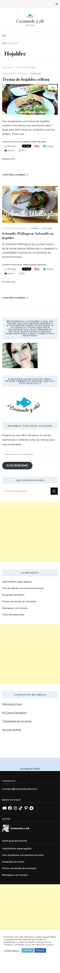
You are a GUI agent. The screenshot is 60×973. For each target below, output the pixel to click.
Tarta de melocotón (13, 614)
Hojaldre (36, 73)
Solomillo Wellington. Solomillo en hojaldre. (28, 235)
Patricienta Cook (12, 704)
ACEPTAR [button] (27, 950)
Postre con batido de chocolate (19, 601)
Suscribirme (17, 465)
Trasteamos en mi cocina (16, 721)
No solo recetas (11, 729)
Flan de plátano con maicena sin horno (23, 588)
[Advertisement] (30, 532)
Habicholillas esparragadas (17, 581)
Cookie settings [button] (11, 950)
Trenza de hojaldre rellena (26, 79)
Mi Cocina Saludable (14, 712)
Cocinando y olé (30, 21)
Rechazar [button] (40, 950)
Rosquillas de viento (13, 595)
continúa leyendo (14, 174)
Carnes (35, 228)
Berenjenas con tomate (15, 608)
